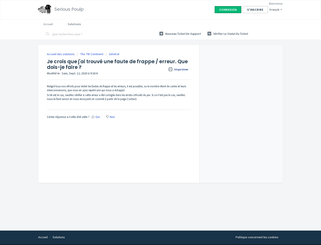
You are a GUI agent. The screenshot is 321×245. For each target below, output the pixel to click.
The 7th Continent (91, 54)
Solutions (74, 24)
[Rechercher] (47, 34)
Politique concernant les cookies (257, 237)
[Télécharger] (152, 64)
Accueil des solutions (61, 54)
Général (114, 54)
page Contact (128, 99)
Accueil (48, 24)
